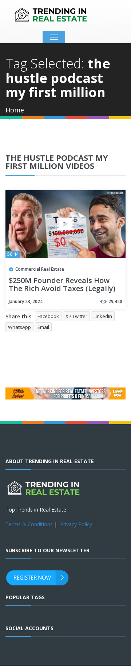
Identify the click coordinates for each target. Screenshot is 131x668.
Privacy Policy (76, 524)
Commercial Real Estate (39, 269)
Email (43, 327)
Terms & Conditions (29, 524)
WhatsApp (19, 327)
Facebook (48, 316)
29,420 (115, 301)
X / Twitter (76, 316)
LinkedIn (103, 316)
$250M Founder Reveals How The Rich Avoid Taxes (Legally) (62, 285)
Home (14, 110)
